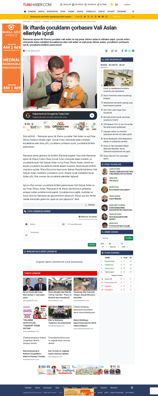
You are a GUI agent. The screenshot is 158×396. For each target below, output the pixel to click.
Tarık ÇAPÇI (113, 178)
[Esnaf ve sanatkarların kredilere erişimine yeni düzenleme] (118, 78)
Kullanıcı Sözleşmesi (117, 392)
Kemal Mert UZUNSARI (117, 205)
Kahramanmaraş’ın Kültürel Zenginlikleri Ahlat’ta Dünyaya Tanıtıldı (34, 354)
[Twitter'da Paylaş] (126, 51)
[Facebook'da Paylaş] (122, 51)
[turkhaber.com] (37, 4)
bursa (127, 5)
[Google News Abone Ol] (106, 51)
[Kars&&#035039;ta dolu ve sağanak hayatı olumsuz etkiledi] (60, 343)
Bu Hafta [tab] (113, 65)
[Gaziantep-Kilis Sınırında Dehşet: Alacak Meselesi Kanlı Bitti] (85, 284)
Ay (110, 244)
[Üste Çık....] (132, 388)
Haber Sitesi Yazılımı (50, 392)
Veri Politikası (129, 392)
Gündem (32, 11)
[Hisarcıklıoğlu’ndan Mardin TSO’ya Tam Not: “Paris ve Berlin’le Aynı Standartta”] (60, 284)
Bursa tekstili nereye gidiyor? (119, 190)
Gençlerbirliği (109, 261)
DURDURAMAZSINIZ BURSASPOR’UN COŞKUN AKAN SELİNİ (121, 210)
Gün (102, 244)
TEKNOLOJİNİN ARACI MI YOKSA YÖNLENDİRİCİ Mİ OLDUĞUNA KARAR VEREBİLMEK (121, 174)
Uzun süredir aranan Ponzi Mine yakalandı (47, 17)
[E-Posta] (102, 16)
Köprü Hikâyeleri (115, 199)
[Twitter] (85, 16)
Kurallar (100, 392)
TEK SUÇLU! (113, 181)
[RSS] (106, 16)
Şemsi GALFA (113, 223)
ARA (130, 238)
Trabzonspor (109, 272)
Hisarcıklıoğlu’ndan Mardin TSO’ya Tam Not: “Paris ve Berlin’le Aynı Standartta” (59, 295)
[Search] (133, 16)
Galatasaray (109, 265)
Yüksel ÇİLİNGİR (114, 196)
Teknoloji (91, 11)
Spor (62, 11)
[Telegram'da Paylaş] (133, 51)
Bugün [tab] (104, 65)
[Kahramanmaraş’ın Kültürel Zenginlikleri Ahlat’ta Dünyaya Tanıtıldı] (34, 343)
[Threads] (95, 16)
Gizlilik (106, 392)
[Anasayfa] (25, 11)
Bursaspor (52, 11)
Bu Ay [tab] (122, 65)
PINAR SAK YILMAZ (115, 214)
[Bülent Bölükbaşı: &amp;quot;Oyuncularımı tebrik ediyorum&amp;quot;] (85, 312)
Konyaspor (109, 290)
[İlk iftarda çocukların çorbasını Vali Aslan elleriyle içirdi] (60, 82)
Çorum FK (108, 279)
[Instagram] (88, 16)
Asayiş (80, 11)
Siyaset (111, 11)
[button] (133, 11)
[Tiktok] (92, 16)
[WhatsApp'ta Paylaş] (129, 51)
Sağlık (101, 11)
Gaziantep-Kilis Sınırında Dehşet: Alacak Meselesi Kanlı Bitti (84, 295)
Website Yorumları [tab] (89, 217)
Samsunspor (109, 268)
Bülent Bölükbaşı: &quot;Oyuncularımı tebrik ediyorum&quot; (85, 323)
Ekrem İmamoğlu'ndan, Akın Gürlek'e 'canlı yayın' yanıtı (34, 295)
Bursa (41, 11)
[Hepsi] (131, 164)
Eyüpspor (108, 286)
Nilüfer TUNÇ (114, 187)
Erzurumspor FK (111, 283)
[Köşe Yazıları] (104, 171)
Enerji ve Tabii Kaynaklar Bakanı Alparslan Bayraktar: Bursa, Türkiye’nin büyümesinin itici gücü (117, 149)
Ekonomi (122, 11)
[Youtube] (99, 16)
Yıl (122, 244)
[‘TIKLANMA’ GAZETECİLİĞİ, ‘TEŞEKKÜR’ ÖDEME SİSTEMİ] (34, 312)
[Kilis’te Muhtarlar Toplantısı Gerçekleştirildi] (60, 312)
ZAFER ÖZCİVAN (114, 169)
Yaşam (71, 11)
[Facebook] (81, 16)
